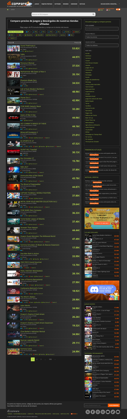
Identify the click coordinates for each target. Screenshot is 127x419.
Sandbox (88, 106)
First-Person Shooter (91, 63)
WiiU (12, 35)
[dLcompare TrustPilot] (102, 412)
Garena (62, 35)
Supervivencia (89, 91)
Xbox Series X (52, 35)
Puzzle (87, 77)
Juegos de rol (89, 68)
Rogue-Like (88, 113)
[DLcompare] (13, 411)
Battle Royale (89, 101)
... (45, 359)
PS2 (59, 32)
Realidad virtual (90, 96)
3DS (20, 35)
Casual (87, 60)
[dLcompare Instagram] (97, 412)
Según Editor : (90, 42)
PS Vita (67, 32)
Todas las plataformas (15, 32)
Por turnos (88, 137)
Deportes (88, 72)
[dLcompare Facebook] (92, 412)
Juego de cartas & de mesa (93, 99)
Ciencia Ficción (90, 108)
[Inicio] (7, 9)
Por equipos (89, 139)
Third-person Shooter (92, 141)
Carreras (88, 58)
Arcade (87, 94)
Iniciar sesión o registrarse (109, 4)
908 (50, 359)
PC (28, 32)
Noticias (82, 4)
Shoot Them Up (90, 120)
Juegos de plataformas (92, 79)
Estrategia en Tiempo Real (93, 134)
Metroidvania (89, 122)
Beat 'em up (89, 118)
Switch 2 (13, 38)
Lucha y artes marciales (92, 84)
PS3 (51, 32)
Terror (87, 103)
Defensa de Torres (91, 115)
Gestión (87, 65)
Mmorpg (88, 82)
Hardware (74, 4)
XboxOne (29, 35)
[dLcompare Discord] (117, 412)
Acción (87, 53)
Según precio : (90, 34)
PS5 (36, 32)
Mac (71, 35)
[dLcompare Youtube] (107, 412)
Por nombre (89, 25)
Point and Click (90, 89)
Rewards (66, 4)
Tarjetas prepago (46, 4)
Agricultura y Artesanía (92, 125)
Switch (77, 32)
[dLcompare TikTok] (112, 412)
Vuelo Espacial (89, 127)
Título (10, 43)
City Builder (89, 129)
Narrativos (88, 110)
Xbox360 (40, 35)
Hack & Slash (89, 87)
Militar (87, 132)
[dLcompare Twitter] (87, 412)
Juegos (37, 4)
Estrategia (88, 75)
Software (58, 4)
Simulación (88, 70)
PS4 (43, 32)
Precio (76, 43)
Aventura (88, 56)
